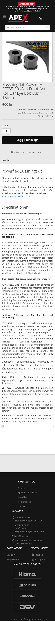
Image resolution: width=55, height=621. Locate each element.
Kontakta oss (24, 502)
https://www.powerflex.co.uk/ (16, 196)
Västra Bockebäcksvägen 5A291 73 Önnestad (28, 542)
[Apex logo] (18, 18)
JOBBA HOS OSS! (26, 4)
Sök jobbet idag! (34, 11)
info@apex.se (21, 536)
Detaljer (6, 160)
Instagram (40, 559)
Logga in (11, 555)
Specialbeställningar (27, 492)
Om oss (21, 506)
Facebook (39, 555)
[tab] (27, 160)
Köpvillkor (22, 497)
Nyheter (22, 488)
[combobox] (27, 27)
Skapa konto (13, 559)
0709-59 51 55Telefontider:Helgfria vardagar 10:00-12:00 (29, 528)
